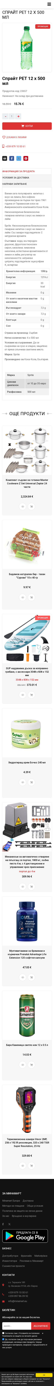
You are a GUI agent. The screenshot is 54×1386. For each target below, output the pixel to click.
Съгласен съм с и (22, 1334)
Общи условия (35, 1205)
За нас (5, 1216)
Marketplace (40, 1255)
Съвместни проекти (13, 1266)
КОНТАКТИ (8, 1275)
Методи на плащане (13, 1205)
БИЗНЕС (7, 1248)
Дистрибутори (10, 1255)
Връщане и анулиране (24, 1216)
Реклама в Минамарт (32, 1260)
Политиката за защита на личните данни (19, 1336)
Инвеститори (9, 1260)
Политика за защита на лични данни (22, 1210)
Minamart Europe (11, 1200)
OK (44, 1375)
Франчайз (26, 1255)
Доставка (28, 1200)
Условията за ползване (29, 1333)
